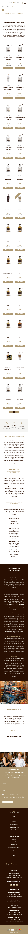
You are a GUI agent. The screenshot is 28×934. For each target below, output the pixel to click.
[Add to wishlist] (11, 44)
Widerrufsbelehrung (14, 824)
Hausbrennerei (14, 845)
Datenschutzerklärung (10, 799)
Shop (3, 6)
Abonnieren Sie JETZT (8, 802)
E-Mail (3, 790)
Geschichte (14, 839)
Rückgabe (14, 822)
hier (23, 725)
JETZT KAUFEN (20, 217)
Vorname (4, 783)
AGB (5, 927)
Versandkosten (10, 927)
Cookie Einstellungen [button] (14, 830)
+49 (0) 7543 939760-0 (15, 875)
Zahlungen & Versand (14, 827)
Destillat (8, 6)
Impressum (15, 927)
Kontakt (14, 819)
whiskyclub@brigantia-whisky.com (15, 877)
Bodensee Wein (14, 842)
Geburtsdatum (5, 787)
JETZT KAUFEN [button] (8, 127)
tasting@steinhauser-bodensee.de (15, 921)
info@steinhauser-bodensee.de (15, 896)
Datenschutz (20, 927)
